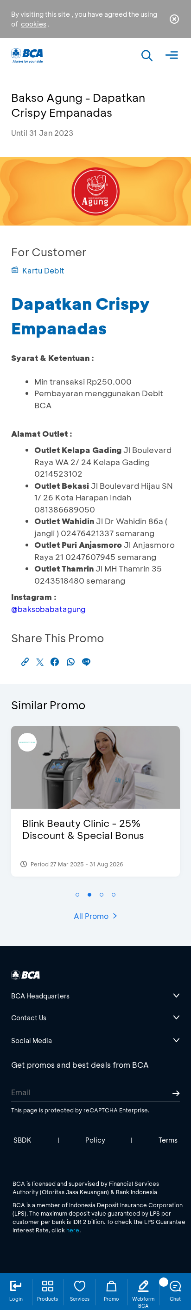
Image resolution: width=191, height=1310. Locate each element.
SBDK (22, 1140)
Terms (168, 1140)
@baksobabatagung (48, 609)
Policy (95, 1140)
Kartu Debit (43, 270)
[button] (77, 895)
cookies (33, 24)
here (72, 1230)
